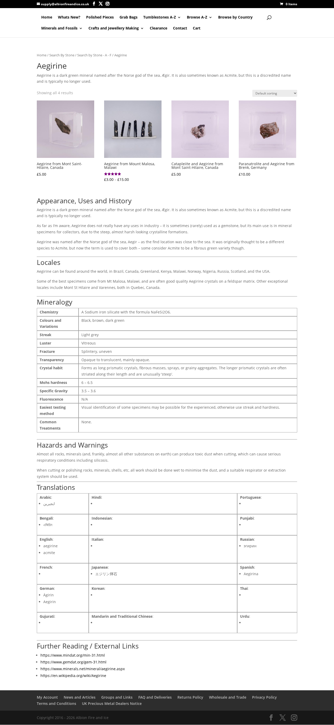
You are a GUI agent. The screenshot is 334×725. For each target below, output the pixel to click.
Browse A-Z (197, 17)
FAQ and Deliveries (155, 697)
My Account (47, 697)
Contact (180, 28)
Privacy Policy (264, 697)
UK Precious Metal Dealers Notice (112, 703)
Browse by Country (235, 17)
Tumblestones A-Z (159, 17)
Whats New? (69, 17)
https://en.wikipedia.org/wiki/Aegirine (73, 675)
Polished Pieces (100, 17)
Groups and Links (117, 697)
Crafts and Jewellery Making (113, 28)
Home (46, 17)
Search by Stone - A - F (94, 55)
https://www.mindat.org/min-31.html (72, 655)
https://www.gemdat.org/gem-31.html (73, 661)
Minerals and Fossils (59, 28)
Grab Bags (129, 17)
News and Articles (80, 697)
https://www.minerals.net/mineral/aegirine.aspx (82, 668)
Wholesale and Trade (227, 697)
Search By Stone (61, 55)
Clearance (158, 28)
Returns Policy (190, 697)
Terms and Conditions (56, 703)
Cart (196, 28)
